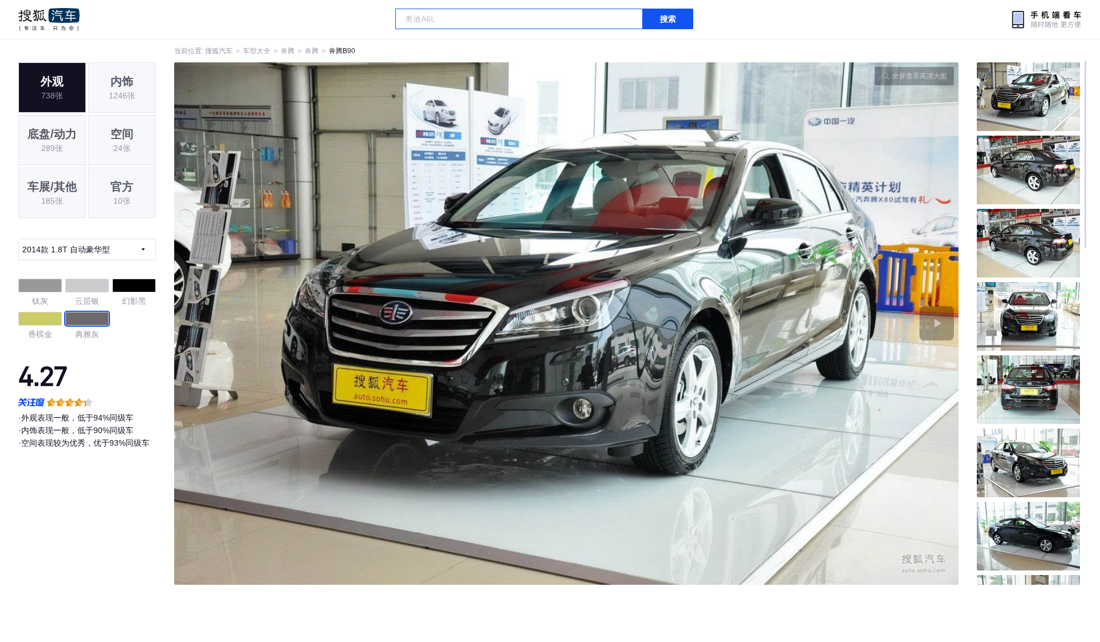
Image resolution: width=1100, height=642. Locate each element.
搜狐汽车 (49, 19)
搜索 (668, 18)
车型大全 (256, 51)
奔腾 (287, 51)
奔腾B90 (342, 51)
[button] (370, 323)
